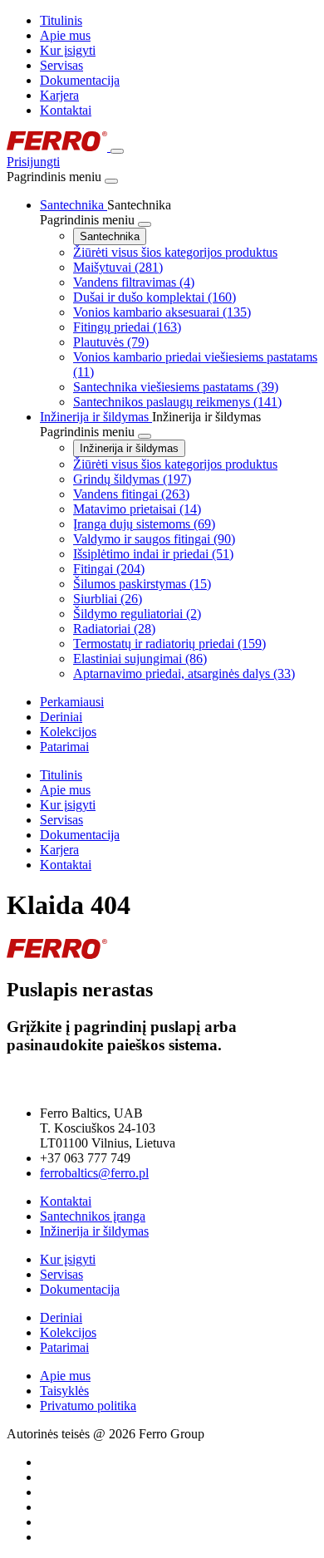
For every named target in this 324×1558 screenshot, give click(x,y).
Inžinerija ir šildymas (129, 448)
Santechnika (110, 236)
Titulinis (61, 20)
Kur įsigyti (68, 50)
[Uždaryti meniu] (111, 181)
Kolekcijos (68, 1332)
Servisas (61, 65)
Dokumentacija (80, 80)
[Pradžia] (58, 147)
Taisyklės (64, 1391)
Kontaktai (65, 110)
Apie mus (65, 35)
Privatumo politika (88, 1405)
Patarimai (64, 1347)
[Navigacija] (117, 151)
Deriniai (61, 1317)
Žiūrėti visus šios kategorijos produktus (175, 252)
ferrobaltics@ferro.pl (94, 1173)
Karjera (59, 95)
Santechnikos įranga (92, 1216)
